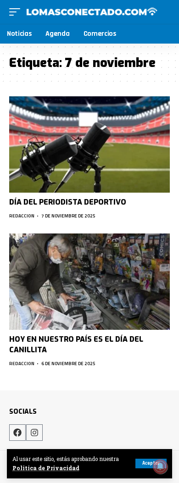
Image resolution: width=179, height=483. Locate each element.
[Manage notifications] (160, 466)
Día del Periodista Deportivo (67, 202)
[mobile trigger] (17, 12)
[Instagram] (34, 432)
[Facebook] (17, 432)
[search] (164, 11)
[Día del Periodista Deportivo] (89, 144)
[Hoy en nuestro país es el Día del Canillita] (89, 281)
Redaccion (21, 215)
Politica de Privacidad (45, 468)
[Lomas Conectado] (91, 12)
